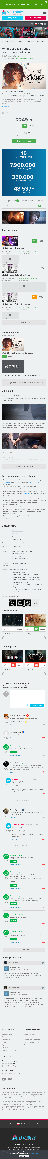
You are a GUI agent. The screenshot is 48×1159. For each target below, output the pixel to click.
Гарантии (5, 1045)
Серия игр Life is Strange (34, 41)
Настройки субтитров (20, 582)
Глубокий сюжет (18, 554)
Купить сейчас (24, 141)
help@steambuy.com (12, 1066)
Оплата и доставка (9, 1050)
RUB (39, 24)
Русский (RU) (33, 1124)
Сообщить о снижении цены (14, 113)
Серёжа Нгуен (15, 732)
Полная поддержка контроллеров (25, 575)
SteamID (26, 493)
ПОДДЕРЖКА (12, 18)
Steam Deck (16, 539)
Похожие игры (23, 206)
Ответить (13, 772)
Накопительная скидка (32, 1040)
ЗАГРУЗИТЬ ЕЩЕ (24, 950)
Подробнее (5, 106)
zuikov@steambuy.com (13, 1073)
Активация (11, 206)
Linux (37, 482)
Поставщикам (7, 1034)
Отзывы (35, 206)
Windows (6, 482)
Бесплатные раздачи (32, 1045)
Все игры (5, 41)
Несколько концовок (20, 559)
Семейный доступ (19, 572)
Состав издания (27, 201)
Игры (13, 41)
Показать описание (8, 336)
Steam (20, 41)
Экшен (14, 533)
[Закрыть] (46, 2)
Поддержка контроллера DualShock (26, 577)
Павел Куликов (15, 810)
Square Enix (16, 547)
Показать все (36, 602)
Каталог (5, 1042)
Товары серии (11, 201)
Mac (31, 482)
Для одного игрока (22, 563)
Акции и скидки (29, 1034)
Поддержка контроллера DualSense (26, 580)
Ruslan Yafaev (15, 763)
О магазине (6, 1040)
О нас (4, 1037)
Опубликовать (37, 705)
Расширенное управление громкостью (27, 584)
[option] (12, 217)
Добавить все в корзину (9, 234)
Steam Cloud (17, 592)
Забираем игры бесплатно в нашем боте (24, 4)
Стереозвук (17, 587)
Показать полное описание (24, 466)
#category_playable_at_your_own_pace (27, 589)
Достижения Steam (20, 570)
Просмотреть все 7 (24, 322)
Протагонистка (17, 556)
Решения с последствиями (22, 551)
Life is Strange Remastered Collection (17, 353)
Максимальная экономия (33, 1037)
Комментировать (15, 725)
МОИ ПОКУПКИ (35, 18)
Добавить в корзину (24, 289)
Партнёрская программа (33, 1042)
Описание (39, 201)
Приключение (17, 531)
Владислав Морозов (18, 715)
